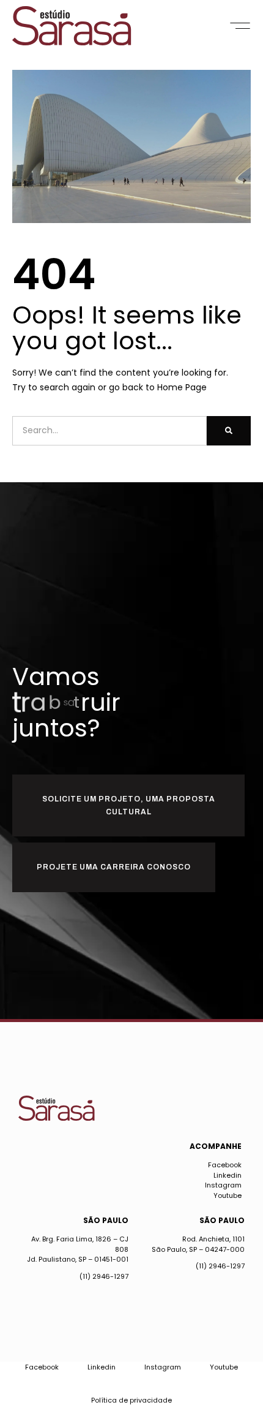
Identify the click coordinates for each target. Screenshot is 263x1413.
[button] (240, 26)
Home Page (182, 387)
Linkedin (227, 1175)
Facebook (225, 1165)
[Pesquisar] (229, 430)
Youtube (227, 1195)
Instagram (223, 1185)
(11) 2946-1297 (104, 1276)
